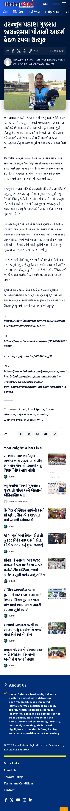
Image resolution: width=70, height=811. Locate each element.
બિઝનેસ (55, 491)
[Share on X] (18, 51)
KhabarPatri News (23, 59)
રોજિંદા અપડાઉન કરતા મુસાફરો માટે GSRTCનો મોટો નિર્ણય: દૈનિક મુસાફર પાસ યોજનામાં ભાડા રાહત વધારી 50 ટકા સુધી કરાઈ (22, 600)
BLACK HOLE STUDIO (16, 749)
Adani (22, 409)
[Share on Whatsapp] (24, 51)
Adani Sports (36, 409)
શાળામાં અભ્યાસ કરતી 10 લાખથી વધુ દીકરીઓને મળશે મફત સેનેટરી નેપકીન (23, 629)
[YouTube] (18, 800)
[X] (11, 800)
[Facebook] (6, 800)
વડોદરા (62, 59)
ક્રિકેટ (38, 59)
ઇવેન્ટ (54, 655)
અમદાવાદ (56, 477)
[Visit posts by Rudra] (5, 477)
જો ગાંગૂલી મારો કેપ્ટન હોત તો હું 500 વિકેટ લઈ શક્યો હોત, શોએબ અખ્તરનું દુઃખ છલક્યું (23, 540)
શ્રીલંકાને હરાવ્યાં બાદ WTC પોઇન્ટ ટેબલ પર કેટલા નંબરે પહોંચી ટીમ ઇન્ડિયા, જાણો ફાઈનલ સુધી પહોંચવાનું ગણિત (24, 567)
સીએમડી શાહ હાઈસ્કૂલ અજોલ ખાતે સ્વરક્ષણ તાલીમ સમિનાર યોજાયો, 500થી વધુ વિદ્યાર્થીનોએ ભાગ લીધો (23, 463)
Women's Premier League (20, 420)
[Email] (45, 434)
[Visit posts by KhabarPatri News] (8, 62)
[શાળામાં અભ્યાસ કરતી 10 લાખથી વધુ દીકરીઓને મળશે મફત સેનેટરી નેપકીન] (57, 628)
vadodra (42, 414)
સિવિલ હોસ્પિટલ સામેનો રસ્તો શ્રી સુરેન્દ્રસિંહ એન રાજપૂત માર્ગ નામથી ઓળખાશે (24, 515)
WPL (40, 420)
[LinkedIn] (30, 800)
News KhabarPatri (18, 501)
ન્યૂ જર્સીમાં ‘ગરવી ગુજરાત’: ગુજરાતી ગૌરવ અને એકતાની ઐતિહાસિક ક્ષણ (23, 490)
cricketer (9, 414)
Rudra (12, 476)
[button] (38, 4)
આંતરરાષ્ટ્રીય (57, 481)
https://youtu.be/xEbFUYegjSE (31, 356)
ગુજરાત (45, 59)
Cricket (50, 409)
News (53, 472)
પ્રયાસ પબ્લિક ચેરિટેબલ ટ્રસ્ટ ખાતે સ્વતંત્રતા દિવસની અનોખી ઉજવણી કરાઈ (23, 654)
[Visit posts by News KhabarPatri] (5, 501)
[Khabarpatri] (19, 4)
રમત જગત (53, 59)
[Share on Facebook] (12, 51)
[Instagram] (24, 800)
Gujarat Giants (26, 414)
